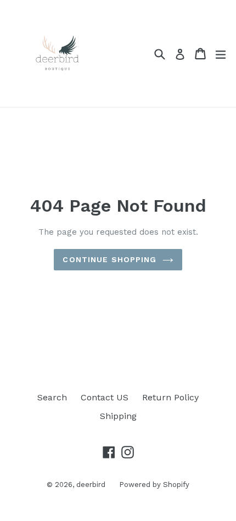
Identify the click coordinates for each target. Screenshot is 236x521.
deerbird (90, 484)
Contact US (104, 397)
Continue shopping (109, 259)
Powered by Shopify (154, 484)
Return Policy (170, 397)
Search (52, 397)
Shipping (118, 416)
